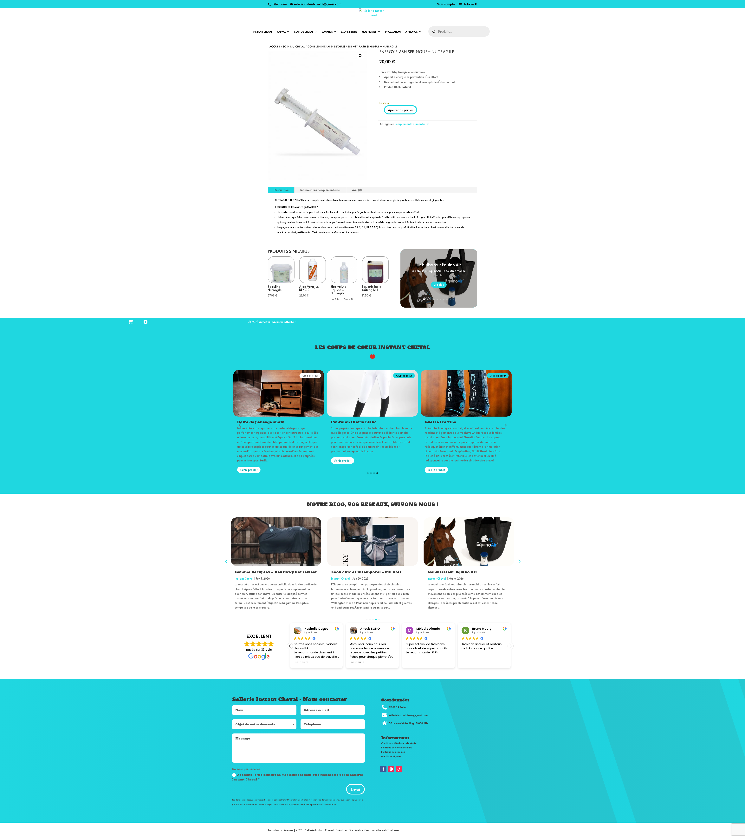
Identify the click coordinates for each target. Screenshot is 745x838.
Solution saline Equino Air (454, 572)
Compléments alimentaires (326, 46)
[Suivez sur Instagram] (391, 769)
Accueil (274, 46)
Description (281, 190)
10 (453, 299)
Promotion (393, 31)
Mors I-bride (349, 31)
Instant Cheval (244, 578)
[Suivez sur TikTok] (399, 769)
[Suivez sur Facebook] (383, 769)
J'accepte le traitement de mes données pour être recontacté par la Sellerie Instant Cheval (297, 777)
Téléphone (279, 4)
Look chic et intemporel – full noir (270, 572)
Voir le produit (249, 460)
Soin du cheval (303, 31)
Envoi (355, 789)
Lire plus (439, 284)
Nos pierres (369, 31)
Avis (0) (357, 190)
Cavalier (327, 31)
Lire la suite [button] (301, 662)
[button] (360, 55)
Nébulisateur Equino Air (439, 264)
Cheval (281, 31)
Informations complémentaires (320, 190)
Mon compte (446, 4)
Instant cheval (262, 31)
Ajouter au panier (400, 110)
